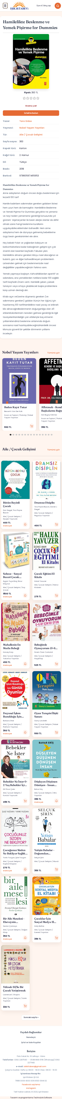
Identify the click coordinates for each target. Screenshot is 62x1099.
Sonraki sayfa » (31, 1017)
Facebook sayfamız (31, 1084)
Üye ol (39, 5)
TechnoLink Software (43, 1097)
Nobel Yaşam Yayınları (31, 127)
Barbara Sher (8, 720)
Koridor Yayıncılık (10, 795)
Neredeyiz (31, 1037)
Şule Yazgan (20, 857)
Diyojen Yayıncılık (10, 519)
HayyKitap (38, 658)
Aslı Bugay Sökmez (49, 415)
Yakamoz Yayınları (11, 658)
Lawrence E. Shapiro (11, 994)
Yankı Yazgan (9, 857)
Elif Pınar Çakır (9, 789)
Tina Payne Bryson (42, 507)
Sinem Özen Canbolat (43, 652)
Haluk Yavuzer (40, 581)
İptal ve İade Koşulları (31, 1042)
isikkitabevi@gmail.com (35, 1066)
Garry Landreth (40, 720)
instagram (31, 1088)
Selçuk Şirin (39, 857)
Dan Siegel (7, 510)
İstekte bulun (31, 113)
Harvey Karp (8, 652)
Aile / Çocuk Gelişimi (30, 134)
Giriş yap (47, 5)
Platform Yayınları (10, 727)
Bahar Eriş (38, 789)
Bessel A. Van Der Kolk (13, 411)
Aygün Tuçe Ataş (10, 581)
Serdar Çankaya (10, 926)
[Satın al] (31, 426)
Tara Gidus (25, 121)
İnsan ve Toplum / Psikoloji (15, 415)
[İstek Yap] (25, 524)
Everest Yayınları (41, 932)
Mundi (56, 861)
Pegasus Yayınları (42, 515)
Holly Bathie (39, 926)
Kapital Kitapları (10, 864)
